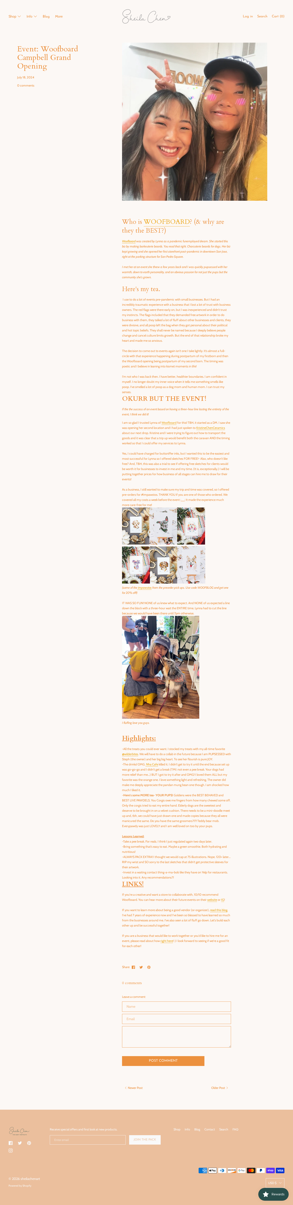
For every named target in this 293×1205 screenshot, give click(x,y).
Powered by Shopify (20, 1185)
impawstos (144, 588)
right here (166, 941)
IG (222, 900)
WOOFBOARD (167, 222)
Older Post (218, 1088)
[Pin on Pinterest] (149, 967)
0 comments (25, 85)
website (212, 900)
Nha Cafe (151, 764)
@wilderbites (130, 754)
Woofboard (129, 241)
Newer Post (135, 1088)
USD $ (272, 1183)
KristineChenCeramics (210, 428)
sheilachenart (30, 1179)
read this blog (218, 910)
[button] (262, 17)
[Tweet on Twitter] (141, 967)
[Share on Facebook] (133, 967)
